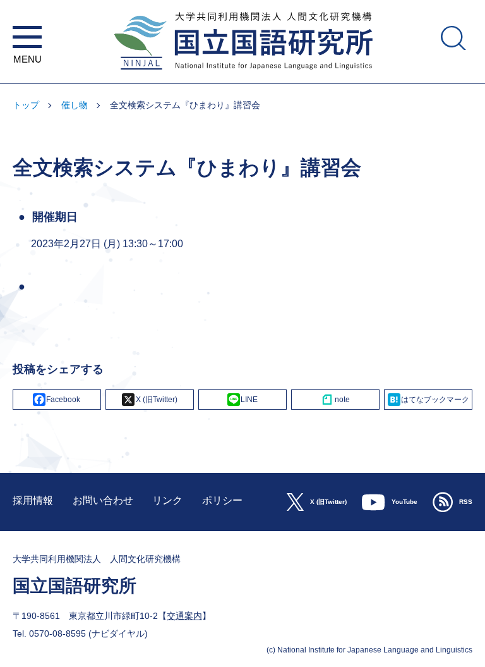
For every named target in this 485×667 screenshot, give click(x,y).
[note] (335, 399)
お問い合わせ (103, 500)
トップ (26, 105)
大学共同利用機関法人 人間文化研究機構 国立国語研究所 (243, 77)
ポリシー (222, 500)
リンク (167, 500)
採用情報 (33, 500)
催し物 (74, 105)
